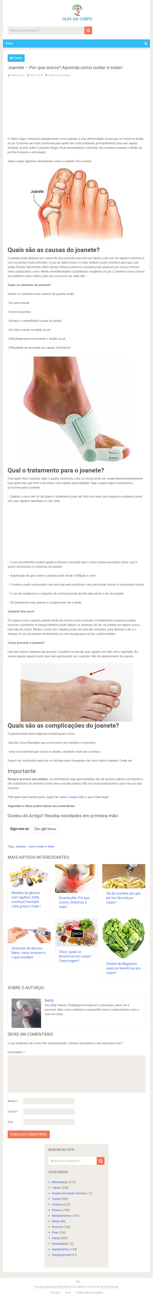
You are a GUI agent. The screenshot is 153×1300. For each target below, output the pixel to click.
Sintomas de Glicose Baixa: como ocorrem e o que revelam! (29, 952)
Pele (55, 1232)
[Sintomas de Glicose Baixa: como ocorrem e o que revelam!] (29, 930)
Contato (55, 1292)
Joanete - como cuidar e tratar (34, 846)
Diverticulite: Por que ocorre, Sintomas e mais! (74, 902)
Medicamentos (61, 1215)
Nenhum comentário (60, 75)
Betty (49, 1000)
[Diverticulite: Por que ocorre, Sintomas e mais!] (76, 878)
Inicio (68, 1292)
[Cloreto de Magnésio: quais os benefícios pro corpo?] (123, 938)
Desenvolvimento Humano (69, 1193)
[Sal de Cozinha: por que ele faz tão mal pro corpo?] (123, 876)
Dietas (56, 1199)
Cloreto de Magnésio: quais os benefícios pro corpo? (123, 968)
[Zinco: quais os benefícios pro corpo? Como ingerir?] (76, 932)
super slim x (78, 797)
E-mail (13, 1111)
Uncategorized (61, 1255)
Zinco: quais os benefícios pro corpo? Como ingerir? (75, 956)
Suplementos (60, 1249)
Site (10, 1122)
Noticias (57, 1227)
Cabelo (56, 1187)
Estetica (57, 1204)
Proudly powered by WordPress (52, 1286)
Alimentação (60, 1182)
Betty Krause (18, 75)
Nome (13, 1101)
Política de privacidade (89, 1292)
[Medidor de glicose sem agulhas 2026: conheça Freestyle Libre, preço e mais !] (29, 876)
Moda (55, 1221)
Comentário (16, 1052)
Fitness (57, 1210)
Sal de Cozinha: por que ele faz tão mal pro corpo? (123, 897)
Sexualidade (60, 1243)
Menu (9, 43)
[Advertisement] (76, 107)
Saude (18, 58)
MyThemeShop (109, 1286)
